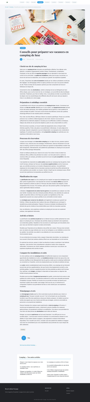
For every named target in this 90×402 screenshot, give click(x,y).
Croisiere (47, 2)
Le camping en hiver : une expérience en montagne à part (30, 367)
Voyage (74, 2)
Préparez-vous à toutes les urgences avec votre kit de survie (31, 362)
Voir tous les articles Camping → (28, 345)
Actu (28, 2)
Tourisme (61, 2)
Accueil (22, 2)
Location (54, 2)
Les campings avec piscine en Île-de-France (58, 362)
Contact (68, 393)
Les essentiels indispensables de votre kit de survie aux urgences (58, 365)
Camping (40, 2)
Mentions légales (70, 390)
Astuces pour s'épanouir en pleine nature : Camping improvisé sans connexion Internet (58, 375)
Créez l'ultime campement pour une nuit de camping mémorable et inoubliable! (57, 370)
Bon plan (34, 2)
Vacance (68, 2)
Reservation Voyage (11, 389)
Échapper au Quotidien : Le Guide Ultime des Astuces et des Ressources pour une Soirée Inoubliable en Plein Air (31, 373)
